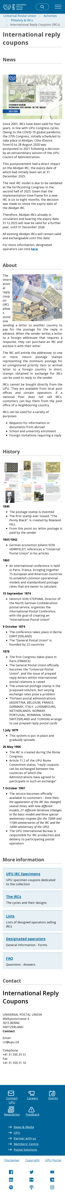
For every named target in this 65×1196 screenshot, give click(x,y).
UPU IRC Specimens (23, 873)
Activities (50, 16)
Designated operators (26, 938)
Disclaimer (12, 1160)
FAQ (9, 958)
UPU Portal (53, 1160)
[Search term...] (42, 6)
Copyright (32, 1160)
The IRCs (13, 896)
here (34, 249)
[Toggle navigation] (58, 6)
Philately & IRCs (22, 20)
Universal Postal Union (19, 16)
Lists (10, 916)
